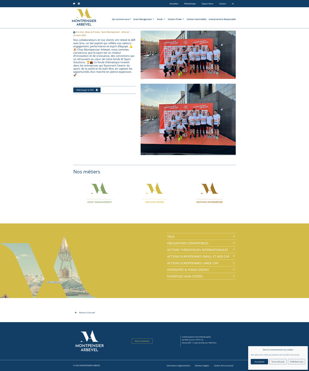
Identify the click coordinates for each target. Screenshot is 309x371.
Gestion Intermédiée (209, 202)
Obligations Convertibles (187, 243)
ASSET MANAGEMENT (99, 202)
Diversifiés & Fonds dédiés (188, 270)
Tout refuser (278, 362)
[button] (144, 19)
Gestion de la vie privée (223, 365)
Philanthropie (190, 3)
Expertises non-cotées (185, 276)
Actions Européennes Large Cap (192, 263)
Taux (170, 236)
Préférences (296, 362)
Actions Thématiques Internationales (197, 250)
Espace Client (207, 3)
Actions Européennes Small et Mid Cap (198, 256)
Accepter (259, 362)
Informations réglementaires (178, 365)
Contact (222, 3)
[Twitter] (74, 3)
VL (233, 3)
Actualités (174, 3)
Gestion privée (154, 202)
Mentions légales (202, 365)
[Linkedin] (79, 3)
